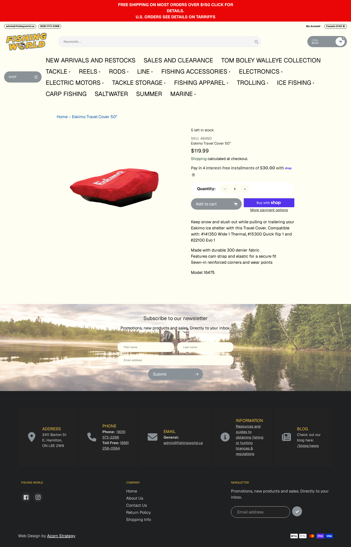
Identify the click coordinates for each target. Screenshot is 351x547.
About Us (134, 498)
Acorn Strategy (61, 535)
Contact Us (136, 505)
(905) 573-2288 (49, 26)
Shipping (199, 158)
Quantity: (206, 188)
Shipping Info (138, 519)
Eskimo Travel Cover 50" (94, 116)
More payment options (269, 210)
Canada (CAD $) (335, 26)
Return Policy (138, 512)
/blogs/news (308, 445)
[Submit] (297, 511)
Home (62, 116)
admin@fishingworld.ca (20, 26)
